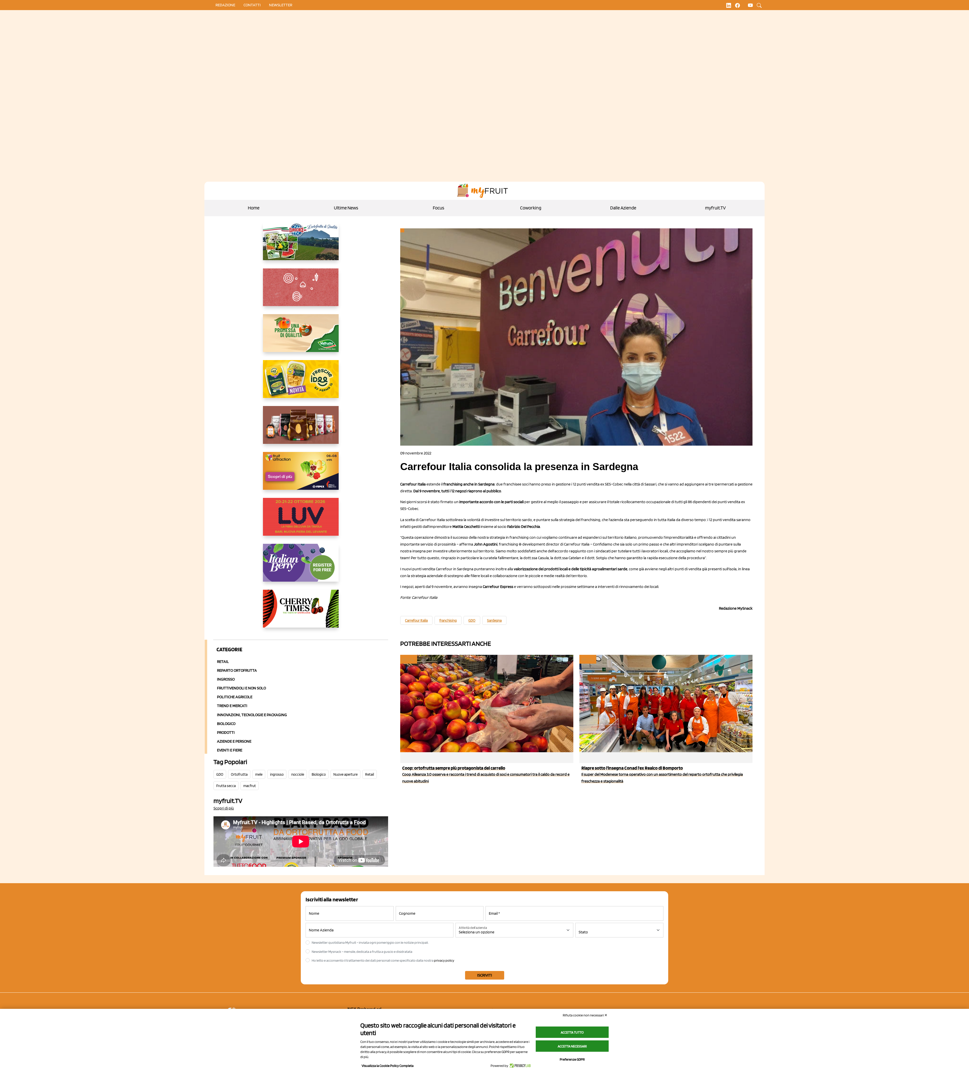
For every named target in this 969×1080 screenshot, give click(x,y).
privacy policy (444, 960)
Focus (438, 208)
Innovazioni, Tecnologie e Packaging (252, 714)
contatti (252, 5)
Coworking (530, 208)
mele (258, 774)
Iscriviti (484, 975)
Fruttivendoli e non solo (241, 688)
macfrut (249, 786)
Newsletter (280, 5)
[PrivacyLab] (519, 1065)
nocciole (297, 774)
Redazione (225, 5)
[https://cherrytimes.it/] (300, 613)
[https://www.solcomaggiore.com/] (300, 291)
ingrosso (277, 774)
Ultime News (346, 208)
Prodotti (226, 732)
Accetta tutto (572, 1032)
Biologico (226, 723)
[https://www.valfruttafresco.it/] (300, 337)
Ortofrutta (239, 774)
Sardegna (494, 620)
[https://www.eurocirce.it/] (300, 245)
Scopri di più (223, 808)
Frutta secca (226, 786)
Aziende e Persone (234, 741)
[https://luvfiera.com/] (300, 521)
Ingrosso (226, 679)
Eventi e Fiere (229, 750)
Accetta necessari (572, 1046)
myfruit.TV (715, 208)
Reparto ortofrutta (237, 670)
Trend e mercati (232, 705)
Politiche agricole (234, 696)
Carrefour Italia (416, 620)
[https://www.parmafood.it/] (300, 383)
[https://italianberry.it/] (300, 567)
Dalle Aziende (623, 208)
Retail (223, 661)
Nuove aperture (345, 774)
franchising (448, 620)
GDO (219, 774)
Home (253, 208)
